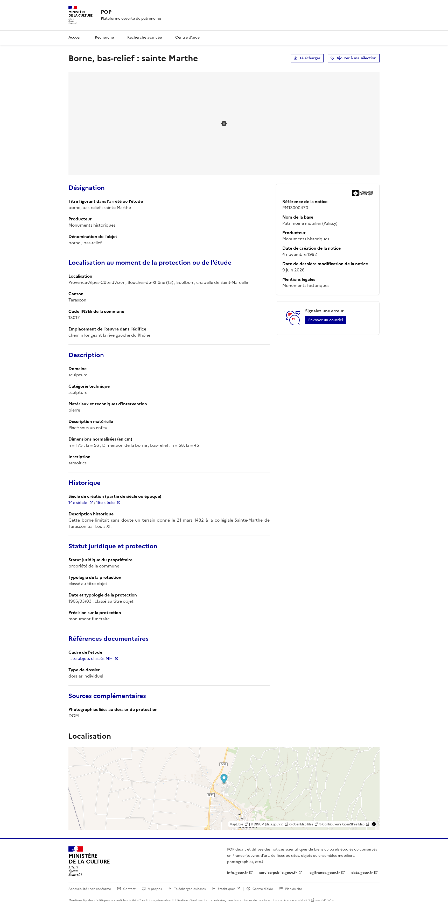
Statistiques (226, 889)
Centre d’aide (263, 889)
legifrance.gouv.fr (324, 872)
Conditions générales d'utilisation (163, 900)
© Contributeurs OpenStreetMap (342, 824)
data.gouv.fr (362, 872)
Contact (129, 889)
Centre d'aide (187, 37)
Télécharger (309, 58)
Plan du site (293, 889)
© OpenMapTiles (301, 824)
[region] (224, 788)
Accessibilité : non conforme (89, 889)
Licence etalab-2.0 (296, 900)
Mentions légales (80, 900)
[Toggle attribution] (374, 824)
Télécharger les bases (190, 889)
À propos (155, 889)
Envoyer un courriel (325, 320)
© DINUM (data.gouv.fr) (267, 824)
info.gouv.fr (237, 872)
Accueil (74, 37)
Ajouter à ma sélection (356, 58)
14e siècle (77, 502)
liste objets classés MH (90, 658)
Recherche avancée (144, 37)
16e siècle (105, 502)
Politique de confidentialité (115, 900)
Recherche (104, 37)
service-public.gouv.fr (278, 872)
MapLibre (236, 824)
